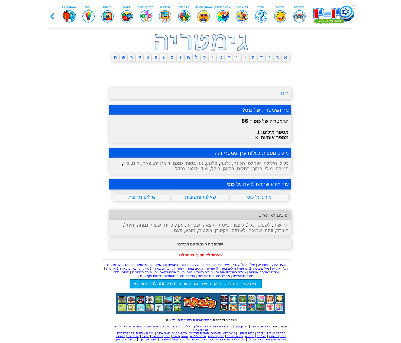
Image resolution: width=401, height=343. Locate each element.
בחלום (243, 168)
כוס (285, 93)
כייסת (224, 225)
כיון (126, 163)
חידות (156, 326)
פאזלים (188, 326)
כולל (215, 168)
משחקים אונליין (277, 336)
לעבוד (238, 225)
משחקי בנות (241, 326)
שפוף (156, 225)
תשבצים (216, 333)
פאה (146, 163)
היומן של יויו (239, 339)
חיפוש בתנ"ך (179, 333)
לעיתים (239, 230)
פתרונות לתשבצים (120, 265)
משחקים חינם (216, 336)
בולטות (205, 230)
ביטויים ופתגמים (166, 265)
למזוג (193, 168)
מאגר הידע (279, 265)
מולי (269, 168)
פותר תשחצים (142, 272)
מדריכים (250, 336)
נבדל (180, 168)
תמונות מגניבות (142, 326)
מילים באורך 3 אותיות (221, 268)
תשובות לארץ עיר (199, 333)
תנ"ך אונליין (280, 268)
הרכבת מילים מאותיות (179, 276)
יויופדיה (263, 265)
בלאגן (228, 168)
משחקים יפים (180, 336)
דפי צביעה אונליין (172, 326)
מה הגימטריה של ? (265, 110)
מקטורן (222, 230)
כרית (168, 225)
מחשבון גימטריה (222, 326)
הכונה (239, 163)
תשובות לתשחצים (167, 272)
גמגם (178, 163)
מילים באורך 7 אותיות (264, 272)
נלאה (225, 163)
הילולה (270, 163)
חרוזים (206, 265)
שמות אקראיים (150, 276)
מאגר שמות (144, 265)
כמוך (257, 168)
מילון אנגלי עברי (244, 265)
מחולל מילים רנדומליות (214, 276)
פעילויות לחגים (122, 326)
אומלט (254, 163)
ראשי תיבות (222, 265)
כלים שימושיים (125, 333)
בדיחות (255, 326)
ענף (180, 225)
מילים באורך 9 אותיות (197, 272)
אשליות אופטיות (145, 333)
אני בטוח (194, 163)
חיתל (129, 225)
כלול (284, 163)
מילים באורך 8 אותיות (231, 272)
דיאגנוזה (162, 163)
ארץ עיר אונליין (202, 326)
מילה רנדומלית (243, 276)
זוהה (269, 230)
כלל (251, 225)
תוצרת (282, 230)
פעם (178, 230)
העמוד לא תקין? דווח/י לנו (200, 255)
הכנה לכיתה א (246, 333)
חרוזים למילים (200, 339)
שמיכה (255, 230)
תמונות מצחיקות (148, 339)
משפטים (165, 339)
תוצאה (209, 225)
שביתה (193, 225)
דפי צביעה (133, 336)
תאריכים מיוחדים (220, 339)
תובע (190, 230)
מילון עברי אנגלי (181, 339)
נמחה (142, 225)
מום (136, 163)
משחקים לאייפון (276, 333)
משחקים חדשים (161, 336)
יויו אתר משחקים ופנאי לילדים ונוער (192, 320)
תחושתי (281, 225)
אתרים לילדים (198, 336)
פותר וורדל (121, 272)
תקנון (117, 339)
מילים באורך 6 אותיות (121, 268)
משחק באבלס (256, 339)
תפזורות (120, 336)
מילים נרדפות (190, 265)
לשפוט (264, 225)
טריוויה (145, 336)
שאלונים (261, 336)
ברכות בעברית (234, 336)
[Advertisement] (86, 136)
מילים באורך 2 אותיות (254, 268)
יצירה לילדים (129, 339)
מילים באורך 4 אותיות (187, 268)
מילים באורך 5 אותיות (154, 268)
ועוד (204, 168)
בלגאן (211, 163)
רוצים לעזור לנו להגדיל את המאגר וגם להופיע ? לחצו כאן (196, 283)
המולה (282, 168)
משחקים (266, 326)
